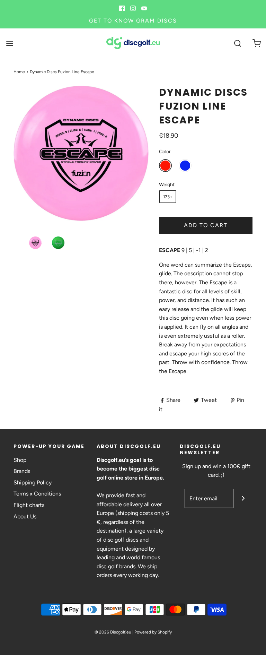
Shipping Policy (33, 482)
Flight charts (29, 505)
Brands (22, 471)
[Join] (242, 498)
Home (19, 71)
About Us (25, 516)
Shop (20, 460)
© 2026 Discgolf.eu (113, 632)
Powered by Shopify (153, 632)
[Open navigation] (9, 43)
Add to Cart (206, 225)
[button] (35, 242)
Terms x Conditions (37, 493)
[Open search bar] (237, 43)
